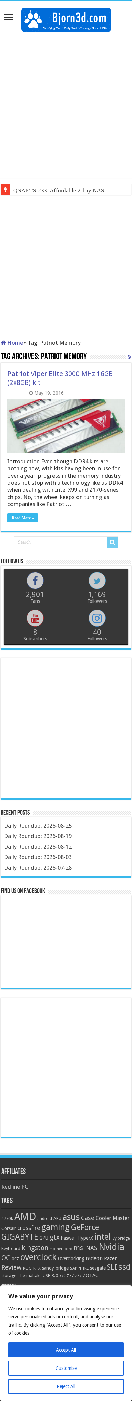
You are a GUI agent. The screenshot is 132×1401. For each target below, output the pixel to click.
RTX (37, 1268)
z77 (70, 1275)
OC (5, 1258)
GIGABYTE (19, 1237)
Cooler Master (113, 1218)
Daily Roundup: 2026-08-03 (38, 857)
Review (11, 1267)
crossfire (28, 1228)
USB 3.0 (50, 1275)
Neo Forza (25, 190)
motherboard (61, 1249)
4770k (7, 1218)
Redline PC (14, 1186)
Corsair (8, 1228)
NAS (91, 1248)
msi (79, 1248)
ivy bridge (121, 1238)
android (44, 1218)
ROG (27, 1268)
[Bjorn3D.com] (66, 18)
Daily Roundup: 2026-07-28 (38, 867)
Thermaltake (29, 1275)
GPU (43, 1238)
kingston (35, 1248)
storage (8, 1275)
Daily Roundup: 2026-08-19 (38, 836)
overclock (38, 1257)
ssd (124, 1267)
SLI (112, 1267)
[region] (66, 1343)
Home (14, 342)
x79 (62, 1275)
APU (57, 1218)
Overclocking (71, 1258)
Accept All (66, 1350)
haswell (68, 1238)
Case (87, 1217)
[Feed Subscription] (129, 357)
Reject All (66, 1386)
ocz (15, 1258)
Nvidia (111, 1247)
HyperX (85, 1238)
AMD (25, 1216)
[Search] (112, 542)
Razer (110, 1258)
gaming (55, 1227)
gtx (55, 1237)
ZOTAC (90, 1275)
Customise (66, 1368)
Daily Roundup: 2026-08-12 (38, 846)
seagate (98, 1268)
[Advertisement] (66, 105)
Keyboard (10, 1248)
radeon (94, 1258)
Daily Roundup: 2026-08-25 (38, 825)
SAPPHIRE (79, 1268)
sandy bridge (55, 1268)
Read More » (23, 518)
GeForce (85, 1227)
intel (102, 1236)
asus (71, 1217)
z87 (78, 1275)
